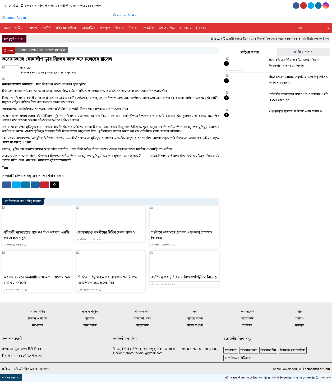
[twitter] (318, 5)
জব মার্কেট (247, 311)
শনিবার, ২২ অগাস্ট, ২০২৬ (16, 245)
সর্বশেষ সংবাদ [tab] (250, 52)
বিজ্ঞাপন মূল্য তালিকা (292, 350)
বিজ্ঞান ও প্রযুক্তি (37, 318)
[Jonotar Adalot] (14, 16)
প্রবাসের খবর (142, 311)
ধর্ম (195, 311)
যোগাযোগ (231, 350)
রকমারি (23, 50)
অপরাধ (300, 318)
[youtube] (303, 5)
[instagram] (311, 5)
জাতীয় (18, 28)
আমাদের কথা (249, 350)
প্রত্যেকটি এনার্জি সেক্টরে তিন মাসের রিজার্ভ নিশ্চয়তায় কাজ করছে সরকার (249, 39)
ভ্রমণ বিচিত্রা (90, 325)
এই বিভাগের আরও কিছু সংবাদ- (23, 201)
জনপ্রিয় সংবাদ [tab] (303, 52)
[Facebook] (6, 184)
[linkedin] (325, 5)
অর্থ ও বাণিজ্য (167, 28)
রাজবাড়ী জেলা (142, 318)
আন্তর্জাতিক (88, 28)
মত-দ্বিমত (37, 325)
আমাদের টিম (268, 350)
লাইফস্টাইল (37, 311)
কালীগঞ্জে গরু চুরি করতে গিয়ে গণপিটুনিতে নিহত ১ (184, 277)
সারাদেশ (32, 28)
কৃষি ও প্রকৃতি (90, 311)
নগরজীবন (149, 28)
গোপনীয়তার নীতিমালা (238, 358)
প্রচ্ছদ (7, 28)
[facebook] (296, 5)
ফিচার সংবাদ (195, 325)
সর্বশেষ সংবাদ (36, 50)
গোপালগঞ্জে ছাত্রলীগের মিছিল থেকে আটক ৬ (106, 232)
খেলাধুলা (104, 28)
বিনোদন (119, 28)
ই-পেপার (201, 28)
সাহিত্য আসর (195, 318)
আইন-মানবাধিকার (67, 28)
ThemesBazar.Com (316, 369)
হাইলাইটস (60, 50)
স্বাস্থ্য (300, 311)
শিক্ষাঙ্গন (133, 28)
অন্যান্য (183, 28)
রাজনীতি (46, 28)
